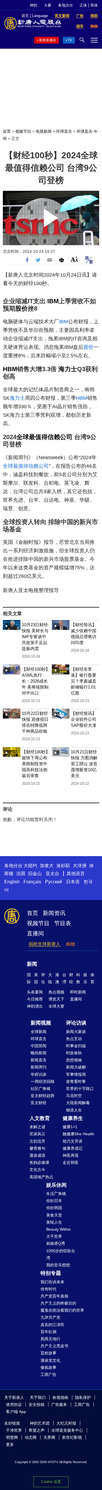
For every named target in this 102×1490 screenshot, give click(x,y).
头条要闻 (35, 992)
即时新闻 (78, 992)
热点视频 (56, 992)
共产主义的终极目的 (58, 1303)
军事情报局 (76, 1074)
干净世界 (14, 1430)
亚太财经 (38, 1102)
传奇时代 (48, 1289)
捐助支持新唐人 (44, 944)
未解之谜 (37, 1127)
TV (70, 40)
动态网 (31, 1437)
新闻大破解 (76, 1067)
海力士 (67, 369)
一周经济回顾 (42, 1081)
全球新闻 (38, 1031)
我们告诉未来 (52, 1282)
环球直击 (64, 131)
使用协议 (14, 1404)
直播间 (35, 933)
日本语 (73, 881)
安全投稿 (36, 1404)
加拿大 (47, 865)
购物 (70, 944)
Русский (53, 881)
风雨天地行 (50, 1339)
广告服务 (59, 1404)
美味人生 (54, 1222)
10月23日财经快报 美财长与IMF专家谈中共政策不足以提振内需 (35, 636)
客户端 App (16, 1411)
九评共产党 (50, 1317)
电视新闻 (44, 131)
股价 (21, 308)
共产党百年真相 (54, 1296)
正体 (83, 5)
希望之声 (36, 1430)
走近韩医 (70, 1162)
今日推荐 (35, 999)
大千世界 (54, 1236)
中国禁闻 (38, 1046)
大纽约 (30, 865)
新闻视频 (41, 1023)
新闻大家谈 (76, 1031)
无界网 (49, 1437)
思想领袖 (74, 1060)
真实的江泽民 (52, 1324)
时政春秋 (74, 1053)
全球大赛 (56, 1006)
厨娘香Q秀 (55, 1243)
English (12, 881)
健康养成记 (72, 1148)
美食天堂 (54, 1215)
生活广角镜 (56, 1193)
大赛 (47, 5)
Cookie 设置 (51, 1482)
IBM (53, 301)
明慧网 (12, 1437)
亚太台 (52, 873)
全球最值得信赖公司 (44, 437)
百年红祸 (48, 1331)
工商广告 (48, 1374)
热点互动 (74, 1038)
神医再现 (70, 1155)
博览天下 (56, 999)
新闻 (32, 964)
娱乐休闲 (56, 1185)
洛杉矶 (63, 865)
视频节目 (23, 131)
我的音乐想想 (58, 1265)
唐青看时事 (76, 1081)
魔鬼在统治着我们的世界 (62, 1310)
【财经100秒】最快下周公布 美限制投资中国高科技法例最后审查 (36, 763)
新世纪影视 (72, 1437)
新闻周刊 (38, 1067)
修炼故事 (48, 1367)
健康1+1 (70, 1127)
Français (32, 881)
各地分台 (65, 5)
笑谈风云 (37, 1134)
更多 (10, 1444)
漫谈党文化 (50, 1360)
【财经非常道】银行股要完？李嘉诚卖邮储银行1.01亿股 (83, 681)
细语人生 (74, 1110)
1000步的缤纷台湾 (60, 1254)
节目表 (62, 923)
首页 (7, 131)
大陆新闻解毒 (78, 1102)
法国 (20, 873)
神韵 (33, 5)
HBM (10, 369)
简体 (94, 5)
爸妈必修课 (39, 1162)
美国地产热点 (41, 1177)
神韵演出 (35, 1006)
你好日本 (54, 1200)
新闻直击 (38, 1060)
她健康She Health (78, 1134)
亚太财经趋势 (42, 1095)
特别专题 (51, 1273)
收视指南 (60, 1397)
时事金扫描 (76, 1046)
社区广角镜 (40, 1088)
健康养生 (73, 1118)
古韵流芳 (37, 1141)
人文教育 (39, 1118)
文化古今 (37, 1169)
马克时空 (74, 1095)
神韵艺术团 (40, 1423)
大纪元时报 (66, 1423)
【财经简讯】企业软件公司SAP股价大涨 (83, 719)
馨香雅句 (37, 1148)
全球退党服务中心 (67, 1430)
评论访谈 (76, 1023)
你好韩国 (54, 1207)
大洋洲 (79, 865)
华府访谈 (38, 1074)
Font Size (74, 259)
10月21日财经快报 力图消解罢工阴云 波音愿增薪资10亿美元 (84, 763)
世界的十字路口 (80, 1088)
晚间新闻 (38, 1053)
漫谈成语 (37, 1155)
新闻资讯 (54, 913)
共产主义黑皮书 (54, 1346)
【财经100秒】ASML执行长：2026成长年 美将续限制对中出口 (36, 681)
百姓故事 (48, 1353)
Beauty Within (58, 1229)
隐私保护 (83, 1397)
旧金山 (35, 873)
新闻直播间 (47, 40)
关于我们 (38, 1397)
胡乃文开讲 (72, 1141)
